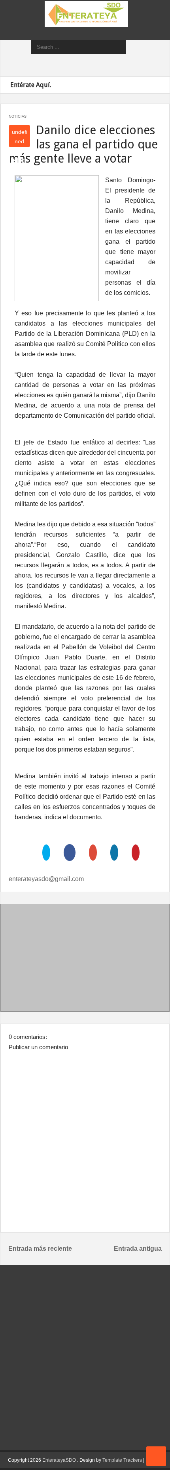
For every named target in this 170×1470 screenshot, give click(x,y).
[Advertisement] (85, 959)
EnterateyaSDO (59, 1460)
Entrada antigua (138, 1248)
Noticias (17, 116)
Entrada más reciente (40, 1248)
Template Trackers (122, 1460)
